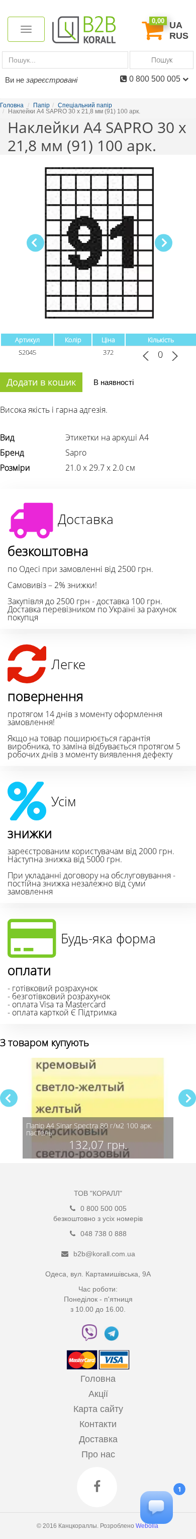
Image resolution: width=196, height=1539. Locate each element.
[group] (98, 1108)
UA (175, 25)
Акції (98, 1394)
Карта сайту (98, 1409)
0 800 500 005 (155, 79)
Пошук (161, 60)
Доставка (98, 1439)
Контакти (98, 1424)
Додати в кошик (41, 382)
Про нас (98, 1454)
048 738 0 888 (103, 1234)
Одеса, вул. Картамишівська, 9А (98, 1274)
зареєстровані (51, 80)
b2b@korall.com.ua (104, 1254)
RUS (178, 36)
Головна (98, 1379)
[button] (163, 242)
